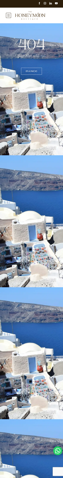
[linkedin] (52, 3)
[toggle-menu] (8, 15)
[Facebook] (41, 3)
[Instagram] (46, 3)
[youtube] (57, 3)
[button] (57, 450)
